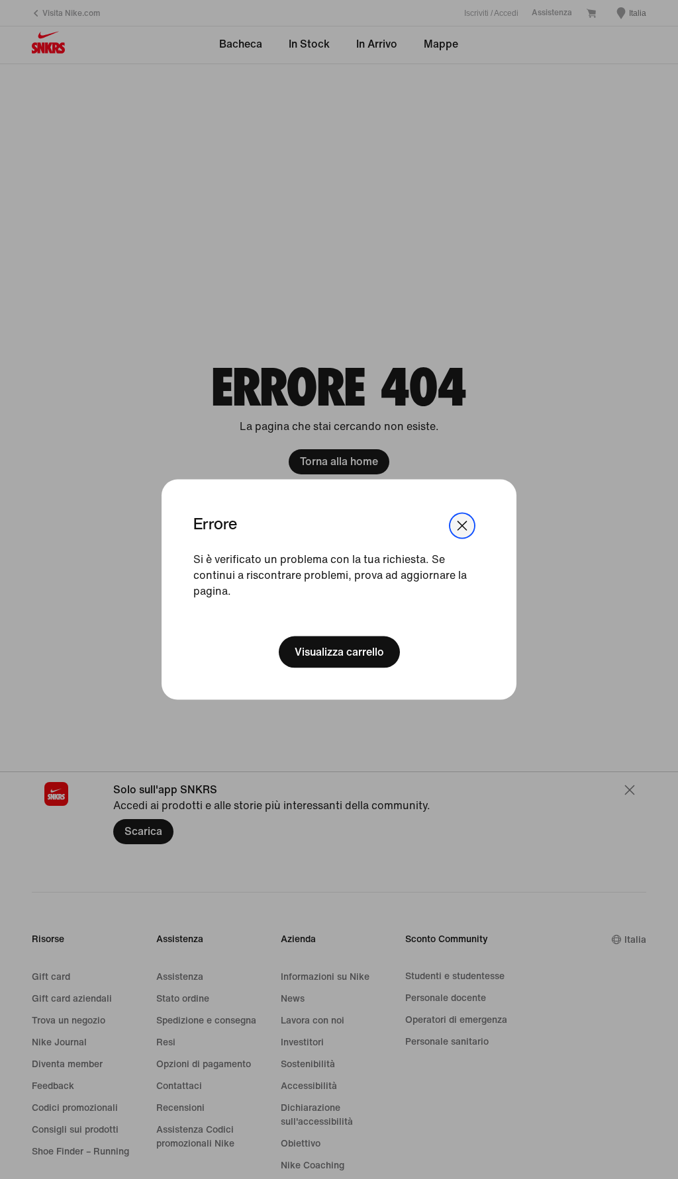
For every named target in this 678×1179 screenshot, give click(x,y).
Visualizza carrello (339, 651)
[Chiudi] (462, 526)
